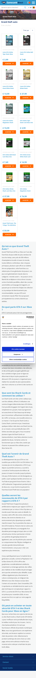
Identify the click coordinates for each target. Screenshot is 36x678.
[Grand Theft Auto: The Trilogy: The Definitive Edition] (9, 221)
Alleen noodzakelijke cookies (18, 359)
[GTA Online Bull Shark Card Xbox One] (9, 152)
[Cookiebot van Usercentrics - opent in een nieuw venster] (26, 317)
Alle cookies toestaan (18, 349)
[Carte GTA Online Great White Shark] (9, 84)
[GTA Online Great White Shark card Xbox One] (27, 152)
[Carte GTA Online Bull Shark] (27, 50)
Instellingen (26, 344)
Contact (6, 662)
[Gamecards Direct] (12, 2)
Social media (8, 668)
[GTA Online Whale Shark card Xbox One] (9, 187)
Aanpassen (17, 354)
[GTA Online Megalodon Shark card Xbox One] (27, 187)
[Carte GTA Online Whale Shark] (27, 84)
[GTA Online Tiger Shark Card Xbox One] (27, 118)
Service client (8, 656)
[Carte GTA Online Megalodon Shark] (9, 118)
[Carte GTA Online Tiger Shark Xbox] (9, 50)
